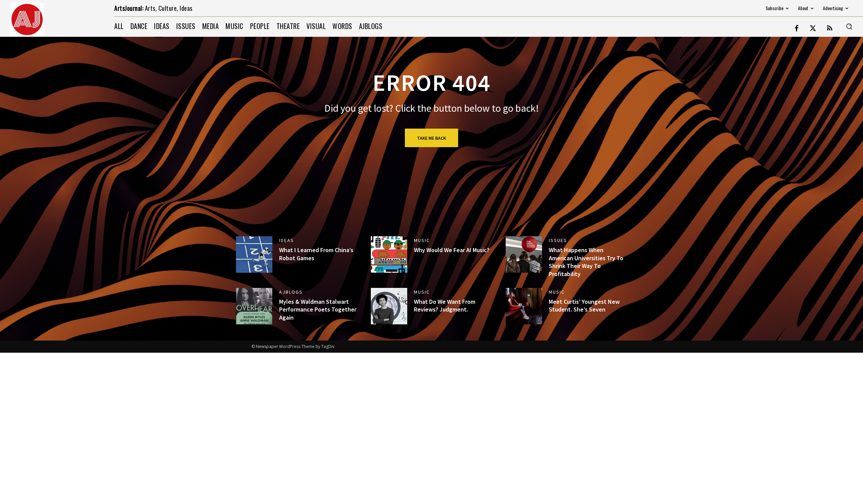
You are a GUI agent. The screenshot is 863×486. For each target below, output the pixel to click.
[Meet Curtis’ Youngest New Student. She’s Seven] (524, 306)
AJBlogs (291, 292)
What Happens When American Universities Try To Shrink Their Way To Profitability (586, 261)
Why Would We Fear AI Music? (451, 250)
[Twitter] (813, 28)
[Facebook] (796, 28)
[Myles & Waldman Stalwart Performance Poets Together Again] (254, 306)
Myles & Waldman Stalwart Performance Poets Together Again (317, 309)
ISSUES (558, 240)
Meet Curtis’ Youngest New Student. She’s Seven (584, 305)
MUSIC (422, 240)
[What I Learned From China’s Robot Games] (254, 254)
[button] (849, 26)
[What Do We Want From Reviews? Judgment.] (389, 306)
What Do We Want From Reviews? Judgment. (444, 305)
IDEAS (286, 240)
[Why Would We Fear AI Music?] (389, 254)
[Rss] (829, 28)
